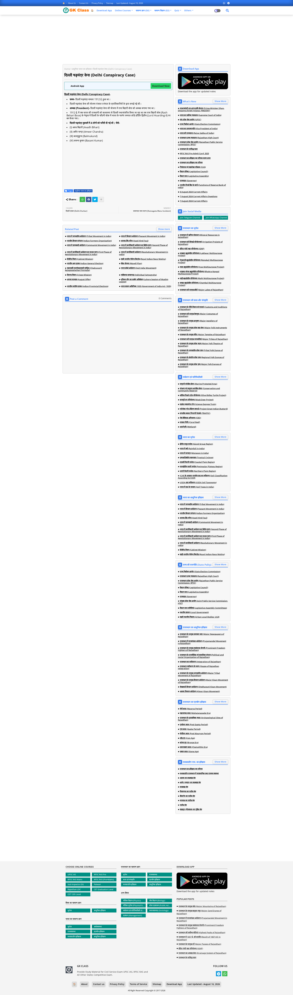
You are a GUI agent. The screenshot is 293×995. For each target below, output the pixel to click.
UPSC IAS (72, 874)
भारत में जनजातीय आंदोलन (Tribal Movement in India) (89, 236)
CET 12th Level (74, 894)
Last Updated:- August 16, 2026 (129, 3)
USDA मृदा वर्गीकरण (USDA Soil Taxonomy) (198, 482)
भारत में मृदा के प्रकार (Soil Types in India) (197, 487)
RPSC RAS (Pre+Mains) (104, 879)
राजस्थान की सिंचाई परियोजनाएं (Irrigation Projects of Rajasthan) (200, 243)
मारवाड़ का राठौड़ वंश (187, 800)
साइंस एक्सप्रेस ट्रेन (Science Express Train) (198, 404)
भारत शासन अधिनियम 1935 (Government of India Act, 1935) (146, 286)
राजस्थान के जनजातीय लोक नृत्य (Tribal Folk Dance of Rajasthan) (200, 351)
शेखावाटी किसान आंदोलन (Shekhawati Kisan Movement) (203, 687)
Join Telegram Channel (190, 217)
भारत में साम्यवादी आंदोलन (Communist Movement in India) (91, 245)
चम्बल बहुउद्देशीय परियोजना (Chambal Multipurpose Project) (199, 284)
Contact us (84, 3)
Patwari (97, 884)
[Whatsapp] (82, 199)
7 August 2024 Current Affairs (193, 201)
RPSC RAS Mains (75, 879)
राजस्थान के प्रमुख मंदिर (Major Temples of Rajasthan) (203, 334)
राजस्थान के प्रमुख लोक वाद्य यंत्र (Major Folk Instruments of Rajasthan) (202, 329)
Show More (220, 101)
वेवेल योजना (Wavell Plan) (131, 263)
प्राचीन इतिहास (99, 931)
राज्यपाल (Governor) (188, 180)
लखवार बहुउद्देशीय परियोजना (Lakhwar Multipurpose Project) (200, 254)
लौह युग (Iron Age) (187, 738)
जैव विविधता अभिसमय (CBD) (190, 418)
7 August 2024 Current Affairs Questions (198, 196)
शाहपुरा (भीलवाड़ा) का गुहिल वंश (191, 809)
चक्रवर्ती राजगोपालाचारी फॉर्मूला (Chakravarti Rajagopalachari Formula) (83, 269)
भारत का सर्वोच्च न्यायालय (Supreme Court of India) (200, 115)
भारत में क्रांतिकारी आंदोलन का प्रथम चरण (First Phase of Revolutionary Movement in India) (88, 253)
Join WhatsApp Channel (216, 217)
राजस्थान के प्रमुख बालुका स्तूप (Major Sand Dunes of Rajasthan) (199, 912)
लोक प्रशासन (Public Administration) (160, 905)
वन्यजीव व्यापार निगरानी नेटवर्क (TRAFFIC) (195, 413)
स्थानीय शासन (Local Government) (194, 612)
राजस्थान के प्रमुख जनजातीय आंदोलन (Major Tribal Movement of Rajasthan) (199, 674)
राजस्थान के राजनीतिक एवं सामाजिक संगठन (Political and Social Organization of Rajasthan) (201, 656)
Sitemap (110, 3)
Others (187, 10)
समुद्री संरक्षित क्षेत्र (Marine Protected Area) (198, 384)
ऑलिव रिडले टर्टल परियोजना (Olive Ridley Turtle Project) (203, 395)
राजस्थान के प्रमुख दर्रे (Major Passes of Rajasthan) (200, 944)
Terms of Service (138, 984)
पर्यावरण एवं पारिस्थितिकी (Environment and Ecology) (134, 910)
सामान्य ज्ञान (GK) (142, 10)
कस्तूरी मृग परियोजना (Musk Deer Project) (196, 400)
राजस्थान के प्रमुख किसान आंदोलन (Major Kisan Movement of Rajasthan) (203, 681)
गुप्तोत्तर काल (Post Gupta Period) (194, 724)
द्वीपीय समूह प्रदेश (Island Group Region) (196, 444)
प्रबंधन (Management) (132, 915)
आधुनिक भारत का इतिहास (81, 68)
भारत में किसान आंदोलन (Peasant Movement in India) (143, 236)
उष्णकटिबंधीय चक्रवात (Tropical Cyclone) (196, 457)
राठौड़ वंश (183, 805)
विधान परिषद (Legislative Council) (194, 171)
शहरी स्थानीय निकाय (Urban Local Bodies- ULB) (199, 617)
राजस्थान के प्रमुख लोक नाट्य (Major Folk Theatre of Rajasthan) (200, 344)
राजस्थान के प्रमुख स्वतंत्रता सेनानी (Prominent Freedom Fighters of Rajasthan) (201, 649)
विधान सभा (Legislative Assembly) (194, 176)
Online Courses (123, 10)
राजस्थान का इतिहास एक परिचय (191, 162)
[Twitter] (95, 199)
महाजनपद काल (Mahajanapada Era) (195, 713)
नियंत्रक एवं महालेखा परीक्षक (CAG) (193, 167)
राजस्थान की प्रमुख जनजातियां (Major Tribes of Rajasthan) (204, 339)
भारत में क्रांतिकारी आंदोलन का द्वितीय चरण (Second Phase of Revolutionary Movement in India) (143, 246)
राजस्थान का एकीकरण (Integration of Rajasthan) (200, 662)
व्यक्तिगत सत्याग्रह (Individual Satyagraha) (139, 275)
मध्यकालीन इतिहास (74, 936)
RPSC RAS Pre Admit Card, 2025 (194, 153)
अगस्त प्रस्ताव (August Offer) (79, 279)
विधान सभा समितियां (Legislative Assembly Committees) (203, 608)
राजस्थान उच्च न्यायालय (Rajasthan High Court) (199, 138)
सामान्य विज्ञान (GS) (161, 10)
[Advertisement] (146, 39)
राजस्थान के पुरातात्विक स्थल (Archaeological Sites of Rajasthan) (200, 719)
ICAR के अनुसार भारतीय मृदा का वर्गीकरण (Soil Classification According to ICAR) (202, 477)
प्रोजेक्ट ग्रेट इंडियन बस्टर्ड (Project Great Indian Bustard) (204, 409)
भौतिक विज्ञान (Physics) (132, 900)
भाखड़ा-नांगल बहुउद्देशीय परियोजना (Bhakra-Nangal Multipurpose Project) (198, 272)
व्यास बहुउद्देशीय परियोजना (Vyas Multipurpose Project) (202, 267)
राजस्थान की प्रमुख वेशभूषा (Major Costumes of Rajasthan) (198, 315)
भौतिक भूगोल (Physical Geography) (134, 905)
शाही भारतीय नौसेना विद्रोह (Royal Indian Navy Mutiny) (143, 259)
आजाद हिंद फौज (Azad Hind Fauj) (134, 241)
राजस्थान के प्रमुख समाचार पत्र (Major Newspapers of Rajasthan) (201, 635)
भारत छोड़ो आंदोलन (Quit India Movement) (138, 268)
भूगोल (70, 910)
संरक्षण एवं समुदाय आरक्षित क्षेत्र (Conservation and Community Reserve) (199, 389)
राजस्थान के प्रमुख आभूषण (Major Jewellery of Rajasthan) (197, 322)
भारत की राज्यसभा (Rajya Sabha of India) (197, 133)
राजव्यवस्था (72, 931)
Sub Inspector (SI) (76, 884)
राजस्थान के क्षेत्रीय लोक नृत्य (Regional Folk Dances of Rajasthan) (201, 358)
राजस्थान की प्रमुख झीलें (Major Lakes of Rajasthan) (201, 290)
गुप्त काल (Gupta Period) (190, 729)
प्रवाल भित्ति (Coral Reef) (190, 422)
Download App (104, 10)
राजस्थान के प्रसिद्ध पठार (189, 149)
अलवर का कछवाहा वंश (187, 778)
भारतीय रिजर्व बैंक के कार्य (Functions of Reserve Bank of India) (202, 186)
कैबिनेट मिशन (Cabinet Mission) (80, 259)
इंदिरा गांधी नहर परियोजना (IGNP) (192, 249)
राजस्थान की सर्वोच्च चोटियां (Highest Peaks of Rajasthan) (202, 932)
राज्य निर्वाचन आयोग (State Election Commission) (200, 124)
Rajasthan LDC (74, 889)
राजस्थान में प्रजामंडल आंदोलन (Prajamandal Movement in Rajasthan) (202, 642)
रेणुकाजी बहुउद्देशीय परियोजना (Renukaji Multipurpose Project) (200, 261)
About (84, 984)
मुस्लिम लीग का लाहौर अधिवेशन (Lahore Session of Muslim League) (143, 280)
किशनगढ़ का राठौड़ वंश (188, 791)
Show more (164, 229)
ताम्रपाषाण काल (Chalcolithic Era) (194, 747)
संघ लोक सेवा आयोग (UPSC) (190, 119)
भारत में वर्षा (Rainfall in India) (192, 448)
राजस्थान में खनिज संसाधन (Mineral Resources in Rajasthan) (199, 236)
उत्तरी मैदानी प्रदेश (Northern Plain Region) (198, 471)
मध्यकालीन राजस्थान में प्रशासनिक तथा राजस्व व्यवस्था (199, 773)
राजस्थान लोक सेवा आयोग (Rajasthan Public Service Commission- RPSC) (200, 143)
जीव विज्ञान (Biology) (157, 900)
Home (67, 68)
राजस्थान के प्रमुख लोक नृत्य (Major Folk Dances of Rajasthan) (199, 365)
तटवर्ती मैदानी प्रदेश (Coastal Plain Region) (197, 462)
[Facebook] (88, 199)
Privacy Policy (97, 3)
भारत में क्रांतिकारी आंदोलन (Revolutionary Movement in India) (143, 253)
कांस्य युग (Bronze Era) (189, 742)
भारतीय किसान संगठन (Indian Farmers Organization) (89, 241)
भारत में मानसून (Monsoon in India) (194, 453)
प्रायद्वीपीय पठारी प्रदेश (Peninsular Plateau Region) (201, 466)
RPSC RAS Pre (100, 874)
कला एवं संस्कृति (128, 879)
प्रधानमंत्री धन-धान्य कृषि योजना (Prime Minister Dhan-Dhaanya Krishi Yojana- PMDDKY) (201, 109)
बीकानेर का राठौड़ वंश (187, 796)
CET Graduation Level (103, 889)
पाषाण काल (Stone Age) (189, 751)
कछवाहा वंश (184, 787)
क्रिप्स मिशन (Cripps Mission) (79, 275)
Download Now (161, 85)
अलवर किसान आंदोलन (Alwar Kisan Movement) (200, 691)
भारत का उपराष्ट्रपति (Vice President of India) (199, 128)
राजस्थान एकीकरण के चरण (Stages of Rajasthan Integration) (198, 667)
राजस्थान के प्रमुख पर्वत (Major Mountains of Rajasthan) (202, 906)
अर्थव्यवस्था (98, 926)
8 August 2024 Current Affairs (193, 192)
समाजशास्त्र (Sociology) (158, 910)
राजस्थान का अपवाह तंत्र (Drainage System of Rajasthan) (202, 953)
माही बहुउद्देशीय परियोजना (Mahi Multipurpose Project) (202, 278)
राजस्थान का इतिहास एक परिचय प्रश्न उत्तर (195, 158)
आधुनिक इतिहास (100, 910)
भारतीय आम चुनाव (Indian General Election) (85, 263)
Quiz (176, 10)
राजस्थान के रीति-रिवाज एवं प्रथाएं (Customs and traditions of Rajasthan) (202, 308)
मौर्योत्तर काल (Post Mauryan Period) (195, 733)
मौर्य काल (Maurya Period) (191, 709)
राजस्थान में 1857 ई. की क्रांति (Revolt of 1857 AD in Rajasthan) (199, 938)
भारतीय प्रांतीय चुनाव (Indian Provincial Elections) (87, 286)
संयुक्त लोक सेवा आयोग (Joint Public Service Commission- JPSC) (203, 602)
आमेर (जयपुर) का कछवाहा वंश (190, 782)
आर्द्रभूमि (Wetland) (188, 427)
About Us (72, 3)
